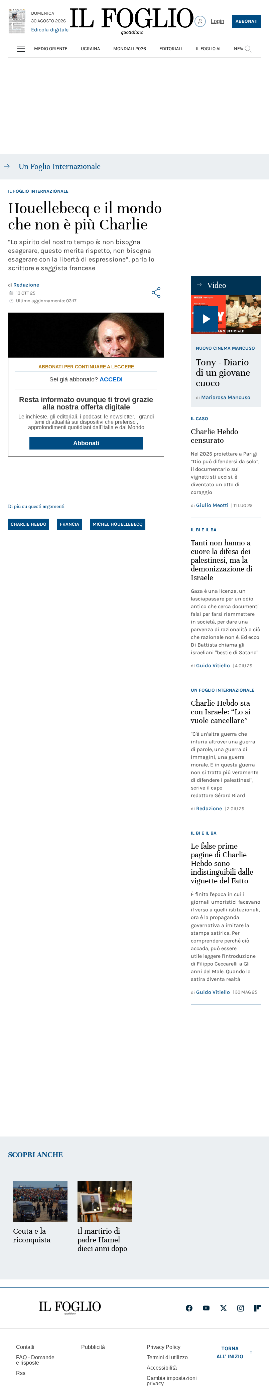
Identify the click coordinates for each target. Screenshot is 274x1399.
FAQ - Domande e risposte (35, 1359)
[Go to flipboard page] (257, 1307)
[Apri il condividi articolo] (156, 292)
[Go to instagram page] (240, 1307)
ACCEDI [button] (111, 379)
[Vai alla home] (131, 21)
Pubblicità (93, 1346)
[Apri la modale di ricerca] (248, 49)
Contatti (25, 1346)
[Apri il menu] (21, 49)
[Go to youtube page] (206, 1307)
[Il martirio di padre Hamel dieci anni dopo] (102, 1201)
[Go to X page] (223, 1307)
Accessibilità (162, 1367)
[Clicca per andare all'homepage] (70, 1307)
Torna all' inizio (230, 1351)
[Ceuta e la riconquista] (39, 1201)
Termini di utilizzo (167, 1356)
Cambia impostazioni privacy (172, 1380)
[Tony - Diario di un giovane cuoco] (226, 314)
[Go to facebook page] (189, 1307)
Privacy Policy (163, 1346)
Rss (20, 1372)
